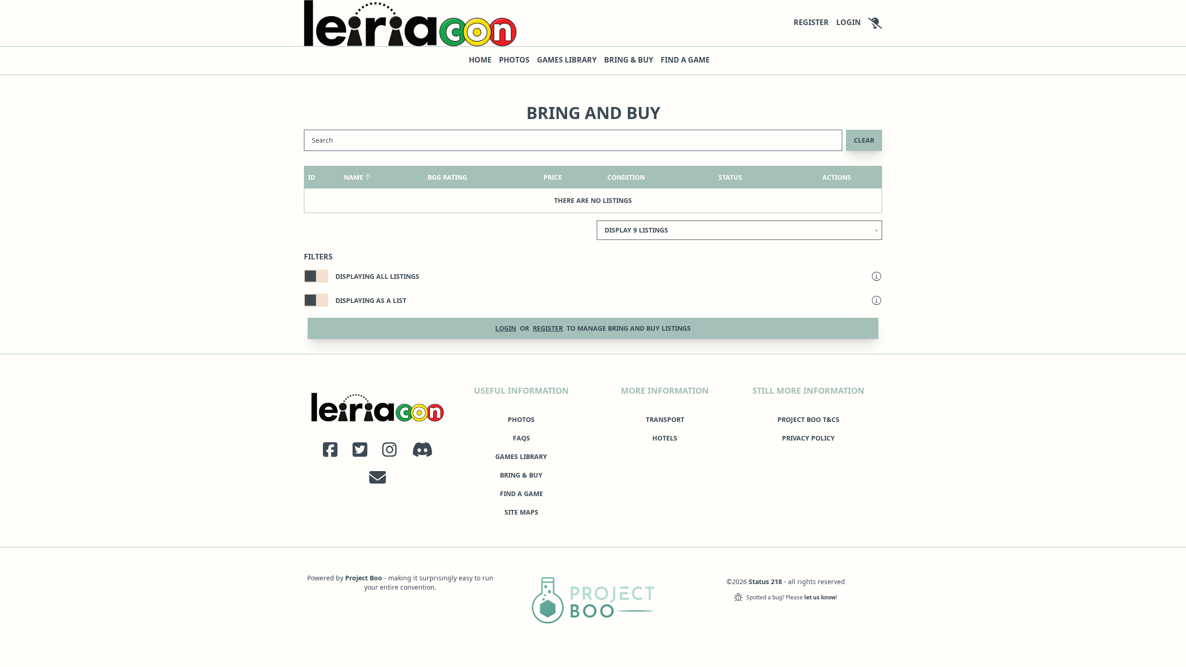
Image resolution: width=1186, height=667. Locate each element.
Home (480, 60)
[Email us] (377, 477)
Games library (567, 60)
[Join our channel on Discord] (422, 449)
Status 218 (765, 581)
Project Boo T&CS (808, 419)
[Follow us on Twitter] (360, 449)
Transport (665, 419)
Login (848, 22)
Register (811, 22)
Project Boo (363, 577)
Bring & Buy (628, 60)
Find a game (685, 60)
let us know (820, 597)
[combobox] (739, 227)
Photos (514, 60)
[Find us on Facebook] (330, 449)
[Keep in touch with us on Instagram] (389, 449)
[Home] (410, 23)
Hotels (664, 438)
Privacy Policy (808, 438)
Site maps (521, 512)
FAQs (521, 438)
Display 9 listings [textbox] (636, 230)
